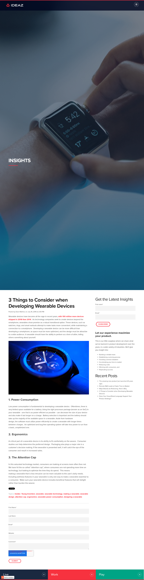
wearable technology (53, 494)
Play (101, 574)
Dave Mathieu (20, 312)
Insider (17, 494)
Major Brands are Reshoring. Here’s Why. (113, 389)
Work (54, 574)
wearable (40, 494)
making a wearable (71, 494)
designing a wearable (73, 497)
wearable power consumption (50, 497)
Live (6, 574)
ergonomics (32, 497)
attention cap (20, 497)
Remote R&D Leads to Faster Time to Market (114, 386)
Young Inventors (28, 494)
